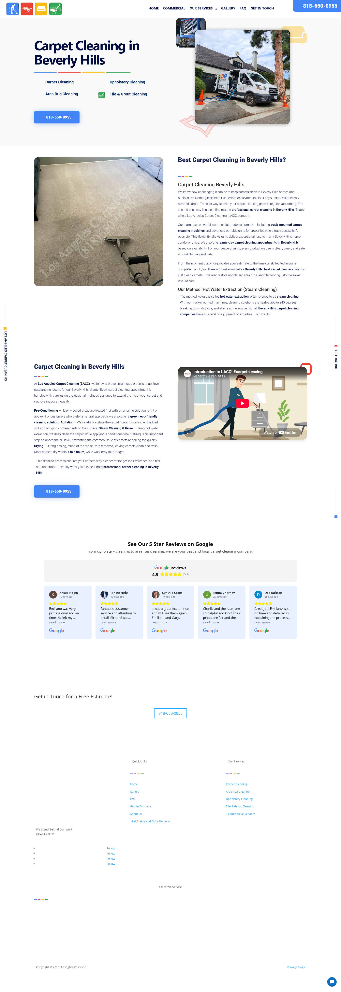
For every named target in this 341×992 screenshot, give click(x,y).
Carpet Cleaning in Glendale (135, 914)
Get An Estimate (140, 806)
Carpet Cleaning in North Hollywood (187, 919)
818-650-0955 (320, 6)
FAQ (243, 9)
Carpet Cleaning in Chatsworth (272, 909)
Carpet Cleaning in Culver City (56, 914)
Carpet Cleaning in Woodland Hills (223, 933)
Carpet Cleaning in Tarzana (54, 928)
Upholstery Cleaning (239, 799)
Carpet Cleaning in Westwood (137, 933)
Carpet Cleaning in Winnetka (179, 933)
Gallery (228, 9)
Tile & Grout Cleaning (240, 806)
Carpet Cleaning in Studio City (238, 924)
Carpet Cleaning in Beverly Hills (57, 909)
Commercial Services (241, 814)
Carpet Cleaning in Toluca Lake (95, 928)
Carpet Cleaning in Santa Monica (145, 924)
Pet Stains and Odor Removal (151, 821)
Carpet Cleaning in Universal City (141, 928)
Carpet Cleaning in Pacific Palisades (280, 919)
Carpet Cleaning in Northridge (234, 919)
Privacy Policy (296, 967)
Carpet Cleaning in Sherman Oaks (192, 924)
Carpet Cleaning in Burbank (143, 909)
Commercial (174, 9)
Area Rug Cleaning (238, 791)
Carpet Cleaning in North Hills (140, 919)
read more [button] (57, 622)
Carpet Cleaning (236, 784)
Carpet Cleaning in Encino (96, 914)
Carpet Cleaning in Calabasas (184, 909)
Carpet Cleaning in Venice (270, 928)
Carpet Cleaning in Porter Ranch (60, 924)
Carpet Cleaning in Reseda (102, 924)
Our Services (201, 9)
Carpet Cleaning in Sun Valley (281, 924)
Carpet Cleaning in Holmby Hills (224, 914)
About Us (136, 814)
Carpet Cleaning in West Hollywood (91, 933)
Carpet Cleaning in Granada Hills (178, 914)
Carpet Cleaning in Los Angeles (269, 914)
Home (154, 9)
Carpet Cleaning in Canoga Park (228, 909)
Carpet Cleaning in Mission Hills (96, 919)
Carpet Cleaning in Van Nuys (231, 928)
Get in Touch (262, 9)
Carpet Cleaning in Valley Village (188, 928)
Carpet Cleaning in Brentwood (101, 909)
